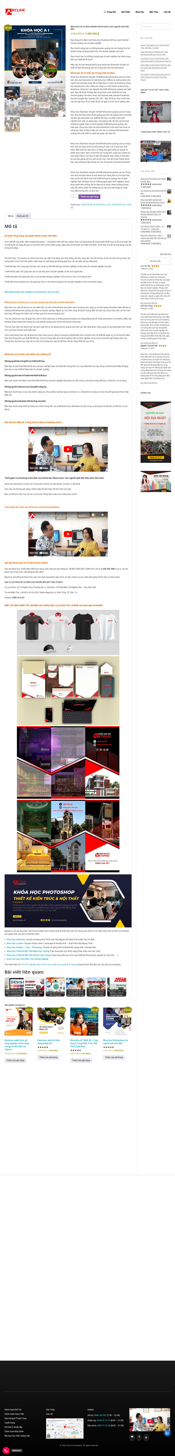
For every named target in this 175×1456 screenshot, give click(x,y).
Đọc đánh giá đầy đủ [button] (149, 303)
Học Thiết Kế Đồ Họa (116, 204)
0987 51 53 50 (103, 1425)
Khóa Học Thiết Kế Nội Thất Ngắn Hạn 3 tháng (28, 951)
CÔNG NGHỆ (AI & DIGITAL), (93, 204)
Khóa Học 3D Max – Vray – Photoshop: (24, 947)
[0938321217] (6, 1450)
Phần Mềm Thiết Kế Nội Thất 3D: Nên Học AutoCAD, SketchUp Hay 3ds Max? (156, 68)
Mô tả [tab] (10, 216)
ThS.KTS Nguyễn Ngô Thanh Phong (37, 964)
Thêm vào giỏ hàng (89, 196)
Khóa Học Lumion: (15, 943)
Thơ (76, 592)
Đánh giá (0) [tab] (22, 216)
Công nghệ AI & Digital (66, 964)
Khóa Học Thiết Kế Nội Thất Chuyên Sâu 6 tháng (29, 955)
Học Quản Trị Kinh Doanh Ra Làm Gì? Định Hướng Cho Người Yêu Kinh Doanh (156, 77)
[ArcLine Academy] (17, 12)
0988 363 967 (100, 1415)
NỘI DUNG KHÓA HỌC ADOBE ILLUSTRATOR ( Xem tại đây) (32, 292)
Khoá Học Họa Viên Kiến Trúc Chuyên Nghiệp (28, 959)
